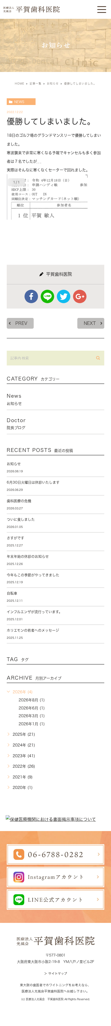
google (79, 296)
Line (47, 296)
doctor (16, 424)
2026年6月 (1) (32, 708)
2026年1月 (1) (32, 724)
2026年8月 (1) (32, 700)
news (19, 101)
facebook (31, 296)
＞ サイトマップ (55, 973)
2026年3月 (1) (32, 716)
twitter (63, 296)
